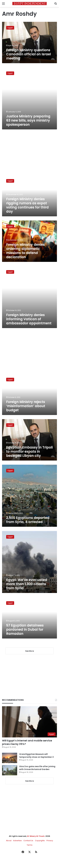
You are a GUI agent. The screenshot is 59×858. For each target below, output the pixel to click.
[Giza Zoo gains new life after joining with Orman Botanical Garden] (9, 770)
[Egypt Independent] (29, 3)
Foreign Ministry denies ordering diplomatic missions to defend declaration (25, 250)
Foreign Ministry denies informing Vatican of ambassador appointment (28, 319)
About (8, 840)
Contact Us (28, 840)
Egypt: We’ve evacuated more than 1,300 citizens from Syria (26, 584)
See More (29, 781)
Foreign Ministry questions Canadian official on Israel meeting (28, 54)
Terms (29, 845)
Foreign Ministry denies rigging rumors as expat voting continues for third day (27, 205)
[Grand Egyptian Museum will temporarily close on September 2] (9, 758)
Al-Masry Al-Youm (36, 836)
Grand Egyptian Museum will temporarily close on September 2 (36, 755)
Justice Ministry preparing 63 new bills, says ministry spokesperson (28, 120)
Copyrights (40, 840)
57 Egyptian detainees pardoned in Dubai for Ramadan (25, 629)
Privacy (50, 840)
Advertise (17, 840)
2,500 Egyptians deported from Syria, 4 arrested (27, 519)
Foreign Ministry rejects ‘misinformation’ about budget (25, 406)
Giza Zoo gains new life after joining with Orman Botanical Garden (37, 768)
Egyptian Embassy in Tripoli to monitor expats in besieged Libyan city (29, 451)
